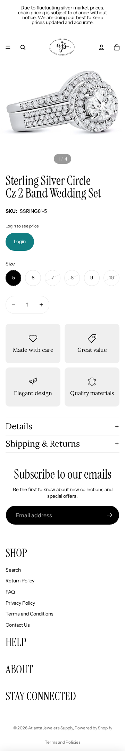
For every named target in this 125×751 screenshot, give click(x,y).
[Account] (101, 47)
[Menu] (8, 47)
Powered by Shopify (93, 727)
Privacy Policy (20, 603)
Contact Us (18, 625)
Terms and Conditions (29, 614)
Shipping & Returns (43, 443)
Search (13, 570)
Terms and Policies (63, 742)
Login (20, 241)
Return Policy (20, 581)
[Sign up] (109, 515)
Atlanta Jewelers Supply (50, 727)
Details (19, 426)
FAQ (10, 592)
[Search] (23, 47)
